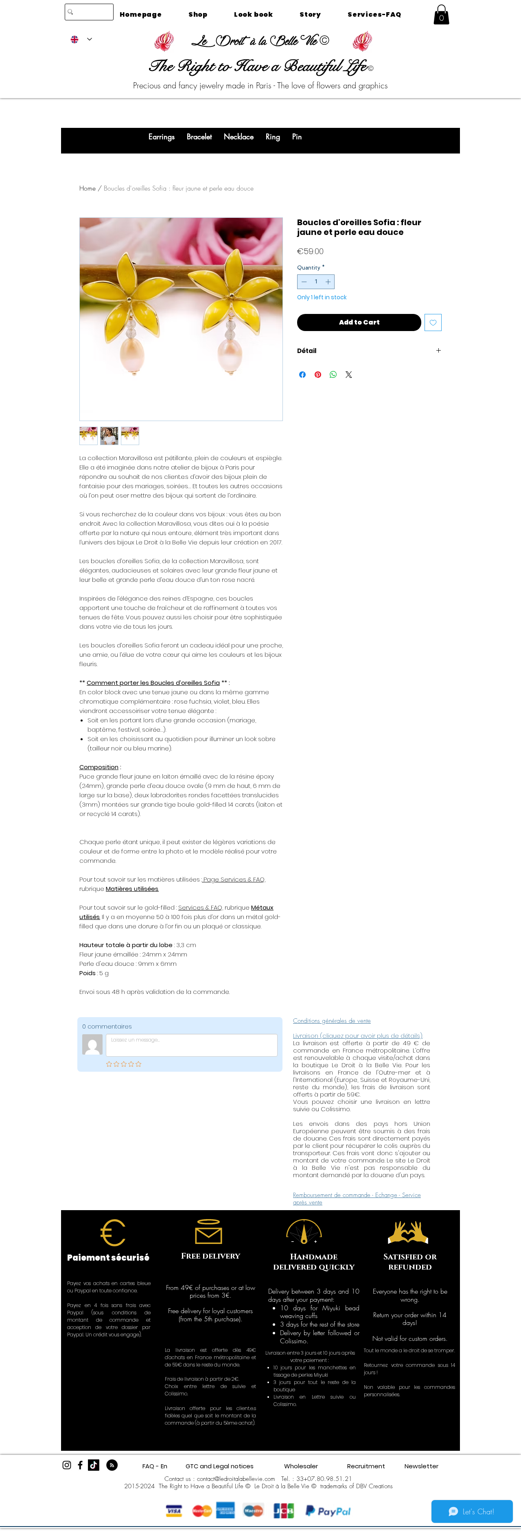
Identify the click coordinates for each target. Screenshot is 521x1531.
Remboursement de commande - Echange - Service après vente (357, 1198)
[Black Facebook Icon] (80, 1465)
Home (87, 188)
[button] (441, 14)
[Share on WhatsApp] (333, 374)
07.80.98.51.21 (329, 1479)
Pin (297, 136)
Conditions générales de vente (332, 1021)
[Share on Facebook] (302, 374)
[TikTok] (93, 1465)
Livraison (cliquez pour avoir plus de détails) (357, 1035)
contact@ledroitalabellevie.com (236, 1479)
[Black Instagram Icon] (66, 1465)
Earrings (162, 136)
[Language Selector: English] (81, 39)
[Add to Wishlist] (433, 322)
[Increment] (329, 282)
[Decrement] (303, 282)
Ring (273, 136)
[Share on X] (349, 374)
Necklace (239, 136)
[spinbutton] (316, 282)
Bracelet (199, 136)
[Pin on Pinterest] (318, 374)
